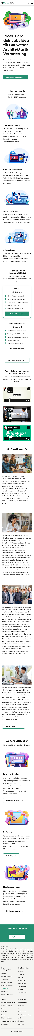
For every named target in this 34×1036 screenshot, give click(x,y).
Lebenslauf (21, 980)
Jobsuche (21, 974)
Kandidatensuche (6, 976)
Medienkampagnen (7, 994)
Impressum (21, 1021)
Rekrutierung (5, 1009)
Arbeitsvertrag (22, 986)
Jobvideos (4, 988)
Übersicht (4, 973)
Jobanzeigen (5, 979)
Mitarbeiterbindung (7, 1018)
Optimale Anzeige (6, 1006)
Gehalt (20, 989)
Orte (19, 1009)
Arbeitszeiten (22, 993)
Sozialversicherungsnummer (10, 1021)
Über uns (21, 1006)
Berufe (20, 977)
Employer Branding (7, 985)
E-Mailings (4, 991)
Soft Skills (4, 1012)
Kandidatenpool (6, 982)
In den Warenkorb (17, 314)
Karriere (3, 1015)
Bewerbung (22, 983)
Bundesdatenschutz (24, 1015)
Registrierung (22, 1002)
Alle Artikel (4, 1024)
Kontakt (21, 1024)
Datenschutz (22, 1012)
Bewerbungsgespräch (8, 1002)
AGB (19, 1018)
